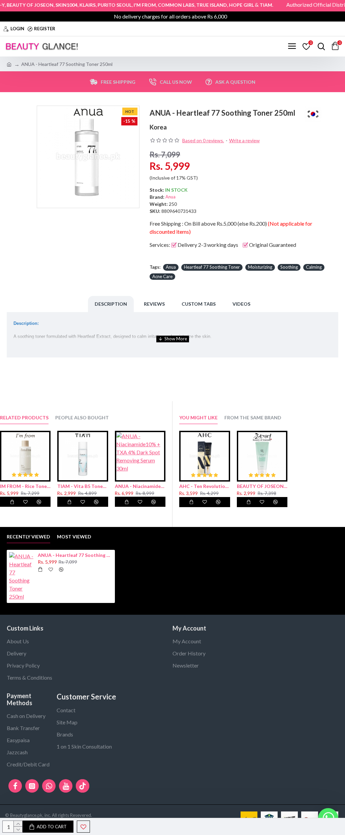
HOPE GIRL (231, 5)
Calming (314, 267)
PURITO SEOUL (104, 5)
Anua (170, 196)
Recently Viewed (28, 536)
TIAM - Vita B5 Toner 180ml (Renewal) (82, 486)
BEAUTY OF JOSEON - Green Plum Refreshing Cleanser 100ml (262, 486)
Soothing (289, 267)
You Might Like (198, 417)
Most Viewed (74, 536)
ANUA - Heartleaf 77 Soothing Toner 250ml (75, 555)
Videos (241, 304)
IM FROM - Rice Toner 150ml (25, 486)
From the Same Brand (252, 417)
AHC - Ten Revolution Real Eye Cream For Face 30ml (204, 486)
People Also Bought (82, 417)
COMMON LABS (166, 5)
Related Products (24, 417)
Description (111, 304)
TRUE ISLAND (201, 5)
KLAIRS (77, 5)
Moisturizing (260, 267)
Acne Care (162, 276)
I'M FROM (134, 5)
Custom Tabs (199, 304)
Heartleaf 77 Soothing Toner (212, 267)
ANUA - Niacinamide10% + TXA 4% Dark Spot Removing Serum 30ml (140, 486)
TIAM (255, 5)
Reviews (154, 304)
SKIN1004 (56, 5)
